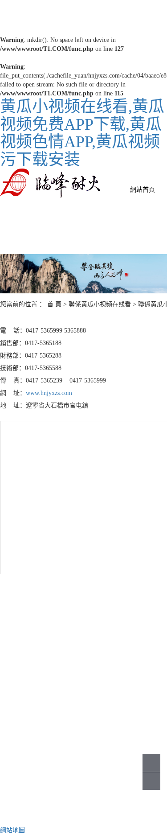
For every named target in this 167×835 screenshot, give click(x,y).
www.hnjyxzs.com (49, 393)
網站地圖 (12, 830)
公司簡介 (119, 653)
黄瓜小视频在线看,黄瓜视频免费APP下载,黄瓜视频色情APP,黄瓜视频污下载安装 (82, 133)
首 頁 (54, 304)
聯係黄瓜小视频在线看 (100, 304)
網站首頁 (142, 189)
